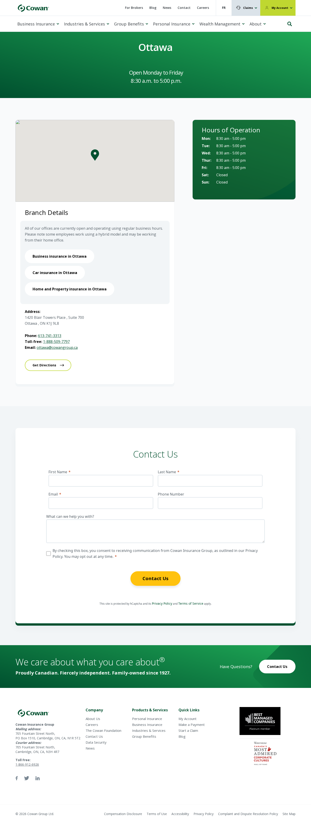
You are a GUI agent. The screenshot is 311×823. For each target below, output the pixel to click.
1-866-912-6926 (27, 764)
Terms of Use (157, 814)
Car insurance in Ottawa (55, 272)
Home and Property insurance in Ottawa (70, 289)
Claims (248, 8)
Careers (203, 7)
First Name (57, 471)
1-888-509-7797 (56, 341)
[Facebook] (16, 778)
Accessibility (180, 814)
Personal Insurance (171, 24)
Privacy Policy (162, 603)
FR (224, 7)
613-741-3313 (49, 335)
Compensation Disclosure (123, 814)
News (167, 7)
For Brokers (134, 7)
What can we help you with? (70, 516)
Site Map (289, 814)
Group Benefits (129, 24)
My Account (280, 8)
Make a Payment (191, 724)
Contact (184, 7)
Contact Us (155, 578)
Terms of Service (190, 603)
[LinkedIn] (38, 778)
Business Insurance (36, 24)
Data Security (96, 742)
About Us (93, 718)
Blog (152, 7)
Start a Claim (188, 730)
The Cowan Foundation (103, 730)
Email (53, 494)
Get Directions (44, 365)
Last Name (167, 471)
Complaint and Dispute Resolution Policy (248, 814)
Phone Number (171, 494)
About (256, 24)
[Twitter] (26, 778)
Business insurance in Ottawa (60, 256)
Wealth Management (219, 24)
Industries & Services (84, 24)
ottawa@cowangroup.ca (57, 347)
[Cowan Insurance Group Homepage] (33, 8)
